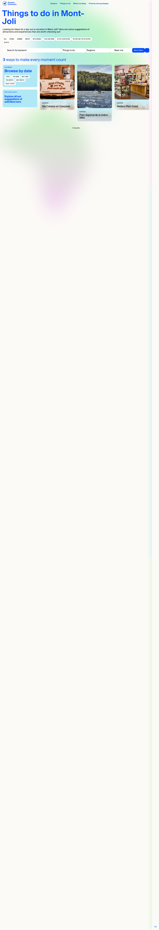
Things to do (65, 3)
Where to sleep (79, 3)
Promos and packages (98, 3)
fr (155, 927)
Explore (54, 3)
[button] (73, 50)
